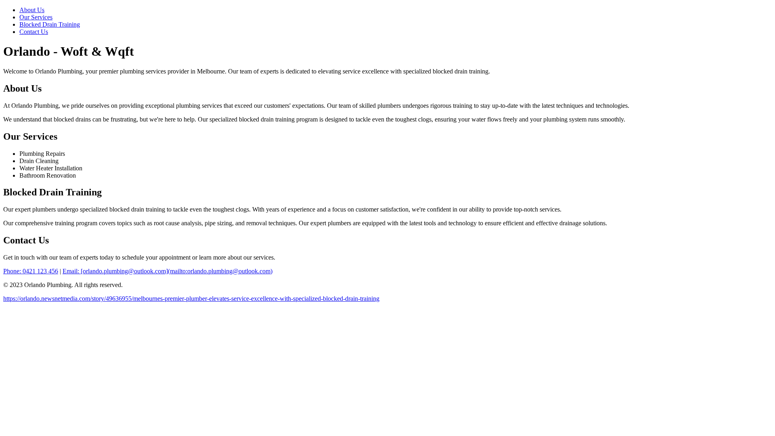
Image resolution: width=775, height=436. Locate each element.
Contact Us (33, 31)
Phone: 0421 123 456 (30, 271)
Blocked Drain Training (49, 24)
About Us (31, 9)
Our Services (35, 17)
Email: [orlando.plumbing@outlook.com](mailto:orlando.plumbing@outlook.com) (167, 271)
